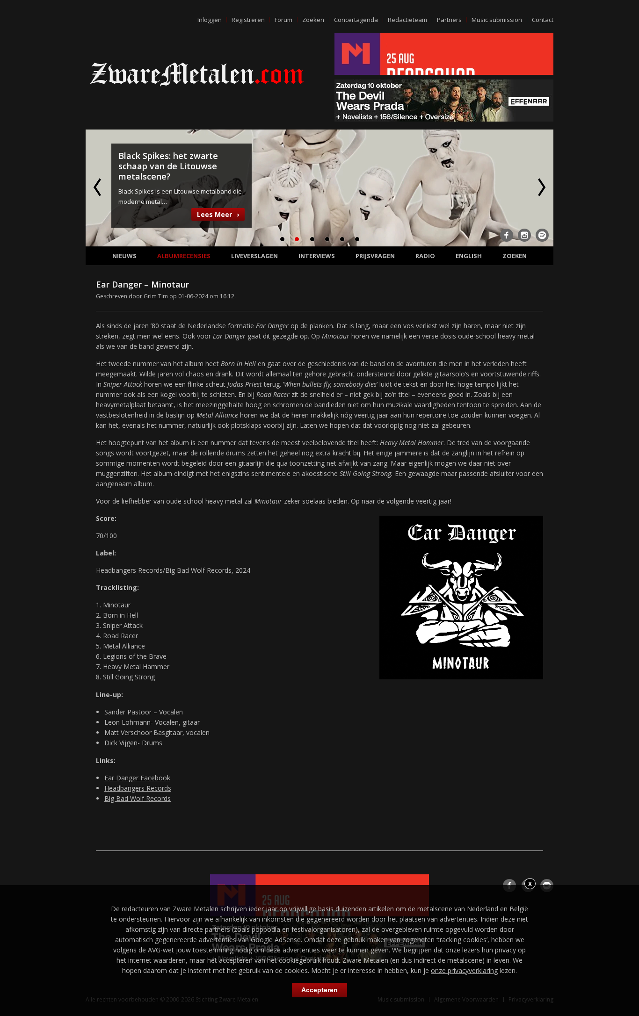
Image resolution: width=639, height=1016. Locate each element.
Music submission (497, 19)
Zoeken (313, 19)
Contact (542, 19)
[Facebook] (506, 235)
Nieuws (124, 256)
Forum (283, 19)
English (469, 256)
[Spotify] (542, 235)
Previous (98, 187)
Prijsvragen (375, 256)
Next (541, 187)
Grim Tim (156, 296)
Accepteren (319, 990)
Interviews (316, 256)
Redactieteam (407, 19)
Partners (449, 19)
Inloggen (209, 19)
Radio (425, 256)
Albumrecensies (184, 256)
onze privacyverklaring (464, 970)
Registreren (248, 19)
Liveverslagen (254, 256)
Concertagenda (356, 19)
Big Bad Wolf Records (137, 798)
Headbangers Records (137, 788)
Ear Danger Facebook (137, 777)
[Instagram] (524, 235)
